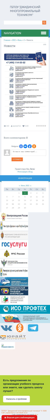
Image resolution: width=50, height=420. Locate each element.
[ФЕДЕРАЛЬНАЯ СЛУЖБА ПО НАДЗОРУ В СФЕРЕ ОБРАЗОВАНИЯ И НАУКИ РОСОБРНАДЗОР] (14, 267)
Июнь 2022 (25, 186)
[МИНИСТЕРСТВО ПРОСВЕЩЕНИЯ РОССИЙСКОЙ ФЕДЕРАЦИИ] (14, 221)
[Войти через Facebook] (30, 146)
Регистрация (22, 172)
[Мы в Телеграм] (33, 332)
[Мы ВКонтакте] (6, 332)
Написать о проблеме (16, 399)
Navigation (12, 33)
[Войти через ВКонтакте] (25, 146)
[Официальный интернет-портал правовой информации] (14, 295)
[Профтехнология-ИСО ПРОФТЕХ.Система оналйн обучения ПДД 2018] (25, 313)
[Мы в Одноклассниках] (20, 332)
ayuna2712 (17, 126)
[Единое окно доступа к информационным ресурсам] (14, 304)
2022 (14, 40)
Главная (7, 40)
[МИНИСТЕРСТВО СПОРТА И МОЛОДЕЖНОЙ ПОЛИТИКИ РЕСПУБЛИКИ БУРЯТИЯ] (14, 276)
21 (13, 204)
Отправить (17, 159)
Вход (31, 172)
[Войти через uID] (21, 146)
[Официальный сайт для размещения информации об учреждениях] (25, 322)
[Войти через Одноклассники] (34, 146)
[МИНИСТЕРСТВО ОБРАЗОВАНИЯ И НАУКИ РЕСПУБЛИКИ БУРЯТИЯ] (14, 230)
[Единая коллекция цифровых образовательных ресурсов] (14, 285)
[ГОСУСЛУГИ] (14, 248)
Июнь (20, 40)
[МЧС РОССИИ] (14, 258)
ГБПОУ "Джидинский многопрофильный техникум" (25, 11)
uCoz (26, 413)
